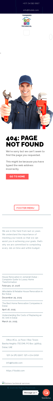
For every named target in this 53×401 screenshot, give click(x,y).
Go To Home (17, 176)
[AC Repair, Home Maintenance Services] (27, 20)
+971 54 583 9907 (31, 3)
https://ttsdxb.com (15, 371)
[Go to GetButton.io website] (46, 398)
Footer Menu (26, 208)
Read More (7, 253)
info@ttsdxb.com (31, 10)
